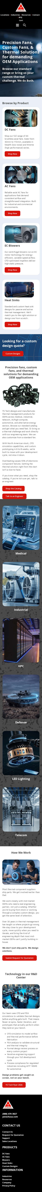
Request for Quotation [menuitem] (13, 1135)
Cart (21, 20)
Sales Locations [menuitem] (9, 1141)
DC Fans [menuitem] (6, 1153)
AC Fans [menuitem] (6, 1157)
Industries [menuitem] (7, 1176)
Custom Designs (13, 353)
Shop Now (12, 154)
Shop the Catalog (13, 488)
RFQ (20, 17)
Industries (15, 15)
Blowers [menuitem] (6, 1160)
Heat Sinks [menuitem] (7, 1163)
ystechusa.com (10, 1116)
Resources (26, 15)
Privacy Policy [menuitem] (8, 1185)
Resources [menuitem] (7, 1179)
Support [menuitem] (6, 1138)
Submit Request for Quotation (19, 958)
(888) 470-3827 (9, 1113)
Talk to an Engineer (14, 496)
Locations (5, 15)
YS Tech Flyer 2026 (14, 1085)
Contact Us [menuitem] (7, 1132)
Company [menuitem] (6, 1182)
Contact (36, 15)
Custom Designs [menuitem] (10, 1166)
